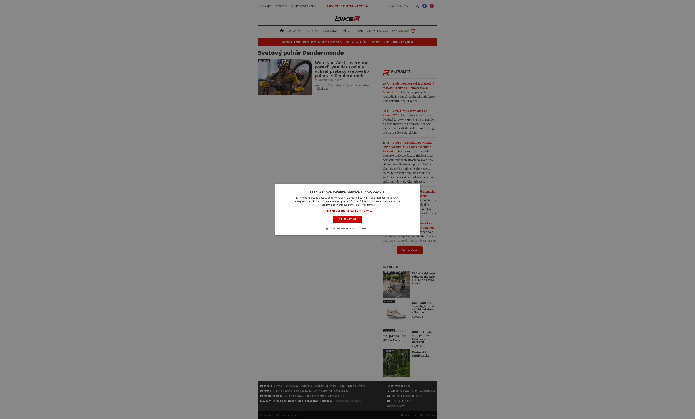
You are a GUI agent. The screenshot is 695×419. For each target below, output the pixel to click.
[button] (347, 211)
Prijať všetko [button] (347, 219)
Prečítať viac (368, 205)
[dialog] (347, 209)
